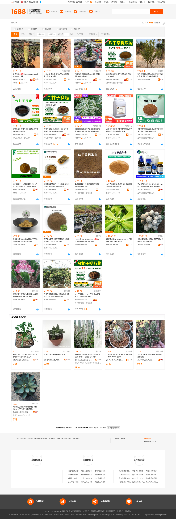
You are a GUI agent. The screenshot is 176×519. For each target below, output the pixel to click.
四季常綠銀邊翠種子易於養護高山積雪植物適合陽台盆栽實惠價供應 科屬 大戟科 (87, 130)
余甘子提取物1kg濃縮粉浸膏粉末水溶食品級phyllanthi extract (119, 185)
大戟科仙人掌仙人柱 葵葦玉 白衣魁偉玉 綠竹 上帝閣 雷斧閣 (119, 356)
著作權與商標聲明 (75, 511)
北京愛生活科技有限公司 (127, 482)
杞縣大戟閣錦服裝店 (88, 475)
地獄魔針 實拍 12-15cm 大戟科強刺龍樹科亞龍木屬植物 (87, 75)
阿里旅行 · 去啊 (81, 515)
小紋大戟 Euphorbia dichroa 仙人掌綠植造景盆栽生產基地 (87, 240)
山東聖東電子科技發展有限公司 (143, 482)
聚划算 (67, 515)
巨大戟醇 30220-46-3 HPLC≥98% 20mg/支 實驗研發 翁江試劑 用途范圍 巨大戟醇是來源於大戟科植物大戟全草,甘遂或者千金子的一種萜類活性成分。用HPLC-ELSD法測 (150, 185)
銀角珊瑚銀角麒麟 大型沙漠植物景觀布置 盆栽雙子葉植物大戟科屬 (150, 75)
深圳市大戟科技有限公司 (76, 478)
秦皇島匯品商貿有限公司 (140, 471)
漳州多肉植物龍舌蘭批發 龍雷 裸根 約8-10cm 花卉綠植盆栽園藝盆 (25, 408)
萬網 (125, 515)
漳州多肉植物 (89, 363)
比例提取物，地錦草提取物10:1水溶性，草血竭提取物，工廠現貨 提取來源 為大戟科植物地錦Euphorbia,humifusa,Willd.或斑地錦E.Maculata (25, 185)
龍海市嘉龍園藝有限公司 (144, 79)
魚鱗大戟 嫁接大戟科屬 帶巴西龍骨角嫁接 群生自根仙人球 (150, 240)
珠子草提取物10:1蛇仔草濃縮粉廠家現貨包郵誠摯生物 (87, 185)
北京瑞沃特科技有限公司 (127, 475)
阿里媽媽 (91, 515)
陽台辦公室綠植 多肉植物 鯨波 (54, 354)
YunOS (111, 515)
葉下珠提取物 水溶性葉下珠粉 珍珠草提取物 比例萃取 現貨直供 (56, 240)
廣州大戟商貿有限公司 (89, 471)
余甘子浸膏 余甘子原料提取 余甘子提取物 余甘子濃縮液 (25, 130)
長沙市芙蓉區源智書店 (126, 478)
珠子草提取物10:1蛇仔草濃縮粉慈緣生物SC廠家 (118, 75)
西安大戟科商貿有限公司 (103, 478)
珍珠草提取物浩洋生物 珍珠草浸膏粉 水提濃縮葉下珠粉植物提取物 (56, 185)
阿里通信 (119, 515)
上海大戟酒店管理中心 (75, 471)
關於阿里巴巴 (110, 511)
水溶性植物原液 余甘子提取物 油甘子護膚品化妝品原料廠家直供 (119, 130)
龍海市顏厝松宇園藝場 (22, 412)
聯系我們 (120, 511)
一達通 (157, 515)
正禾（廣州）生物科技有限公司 (113, 134)
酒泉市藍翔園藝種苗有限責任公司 (82, 134)
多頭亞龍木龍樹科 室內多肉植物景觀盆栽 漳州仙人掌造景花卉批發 (87, 356)
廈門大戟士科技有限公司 (89, 482)
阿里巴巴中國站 (37, 515)
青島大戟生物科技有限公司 (104, 471)
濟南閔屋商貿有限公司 (153, 475)
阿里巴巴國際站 (25, 515)
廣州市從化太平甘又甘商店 (141, 478)
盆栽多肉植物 (79, 363)
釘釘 (144, 515)
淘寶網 (56, 515)
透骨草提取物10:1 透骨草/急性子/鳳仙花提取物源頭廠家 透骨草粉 (25, 240)
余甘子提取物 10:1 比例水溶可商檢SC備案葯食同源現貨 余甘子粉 (150, 130)
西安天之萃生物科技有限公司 (20, 245)
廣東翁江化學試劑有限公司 (144, 189)
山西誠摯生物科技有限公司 (82, 189)
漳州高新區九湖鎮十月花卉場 (51, 79)
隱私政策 (101, 511)
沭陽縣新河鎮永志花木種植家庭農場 (20, 79)
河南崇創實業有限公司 (153, 471)
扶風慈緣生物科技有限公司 (113, 79)
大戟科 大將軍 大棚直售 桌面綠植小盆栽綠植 (149, 356)
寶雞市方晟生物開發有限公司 (20, 189)
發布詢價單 (147, 438)
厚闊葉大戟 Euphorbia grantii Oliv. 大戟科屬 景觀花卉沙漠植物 (119, 240)
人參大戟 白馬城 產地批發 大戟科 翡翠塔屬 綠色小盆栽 (56, 75)
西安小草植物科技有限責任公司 (144, 134)
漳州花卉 (29, 415)
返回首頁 (103, 428)
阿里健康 (150, 515)
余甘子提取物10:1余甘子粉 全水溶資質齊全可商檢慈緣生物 (87, 295)
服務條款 (94, 511)
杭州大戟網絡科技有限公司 (77, 475)
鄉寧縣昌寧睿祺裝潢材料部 (155, 478)
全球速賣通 (48, 515)
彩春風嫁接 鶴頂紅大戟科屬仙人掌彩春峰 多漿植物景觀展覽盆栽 (25, 295)
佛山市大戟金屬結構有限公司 (105, 482)
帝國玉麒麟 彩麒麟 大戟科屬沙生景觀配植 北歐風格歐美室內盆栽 (56, 295)
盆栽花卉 (16, 415)
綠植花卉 (22, 415)
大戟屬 (123, 438)
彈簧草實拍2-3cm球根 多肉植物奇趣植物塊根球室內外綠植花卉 (25, 356)
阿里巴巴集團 (13, 515)
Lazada (164, 515)
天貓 (61, 515)
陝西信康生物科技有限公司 (20, 134)
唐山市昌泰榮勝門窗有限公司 (142, 475)
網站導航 (128, 511)
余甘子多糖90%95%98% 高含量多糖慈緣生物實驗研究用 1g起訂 (56, 130)
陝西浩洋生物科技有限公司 (51, 189)
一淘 (72, 515)
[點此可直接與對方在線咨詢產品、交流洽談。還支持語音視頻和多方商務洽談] (37, 89)
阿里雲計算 (104, 515)
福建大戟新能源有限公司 (103, 475)
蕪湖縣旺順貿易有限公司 (127, 471)
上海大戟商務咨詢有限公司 (90, 478)
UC (129, 515)
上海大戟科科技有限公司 (76, 482)
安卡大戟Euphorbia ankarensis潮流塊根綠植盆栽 (25, 75)
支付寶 (134, 515)
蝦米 (96, 515)
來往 (139, 515)
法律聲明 (86, 511)
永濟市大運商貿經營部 (113, 189)
